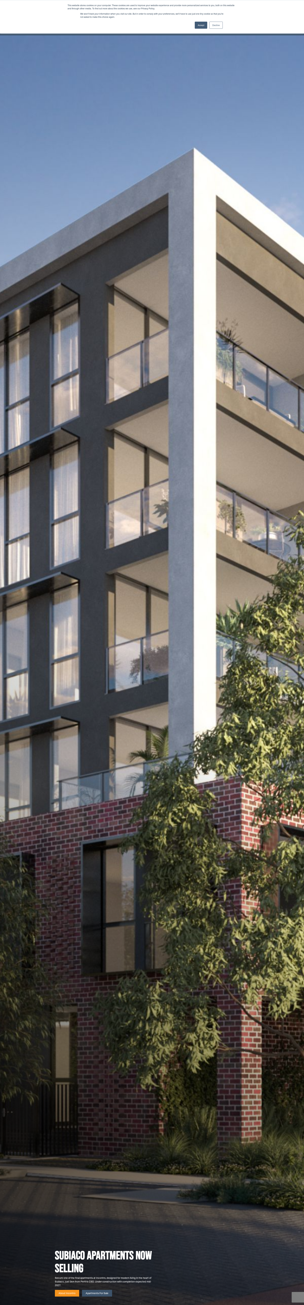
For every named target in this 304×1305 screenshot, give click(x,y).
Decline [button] (216, 25)
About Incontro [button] (67, 1293)
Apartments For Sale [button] (97, 1293)
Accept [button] (201, 25)
